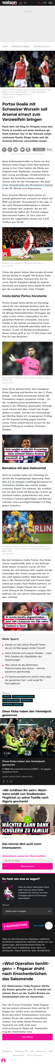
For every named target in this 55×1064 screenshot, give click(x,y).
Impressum (41, 1051)
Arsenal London (12, 704)
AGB (51, 1051)
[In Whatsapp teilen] (10, 149)
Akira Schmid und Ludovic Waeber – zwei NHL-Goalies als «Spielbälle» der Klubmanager (28, 656)
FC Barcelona (11, 700)
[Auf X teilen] (7, 781)
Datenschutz (19, 1055)
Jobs (32, 1051)
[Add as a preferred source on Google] (39, 149)
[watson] (9, 3)
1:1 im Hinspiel (16, 481)
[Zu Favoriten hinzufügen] (28, 149)
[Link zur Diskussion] (22, 149)
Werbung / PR (21, 1051)
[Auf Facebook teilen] (4, 149)
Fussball (27, 700)
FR (45, 2)
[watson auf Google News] (49, 149)
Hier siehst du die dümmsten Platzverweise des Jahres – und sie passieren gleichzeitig (25, 668)
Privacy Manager (34, 1055)
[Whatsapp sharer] (11, 781)
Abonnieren (27, 866)
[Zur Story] (27, 1000)
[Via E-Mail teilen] (15, 149)
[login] (3, 1060)
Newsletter (7, 1051)
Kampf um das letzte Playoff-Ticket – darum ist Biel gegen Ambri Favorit (26, 646)
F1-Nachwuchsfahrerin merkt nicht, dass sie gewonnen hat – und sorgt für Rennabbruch (28, 680)
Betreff (5, 905)
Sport (5, 46)
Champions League (20, 46)
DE (39, 2)
